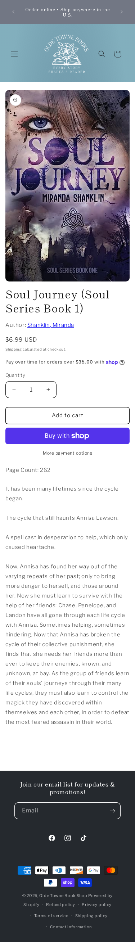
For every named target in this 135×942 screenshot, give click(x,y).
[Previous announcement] (13, 12)
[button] (14, 54)
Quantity (15, 375)
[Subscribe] (112, 810)
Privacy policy (97, 904)
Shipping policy (91, 915)
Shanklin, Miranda (50, 325)
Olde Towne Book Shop (63, 895)
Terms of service (51, 915)
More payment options (67, 453)
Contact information (71, 926)
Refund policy (60, 904)
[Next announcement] (122, 12)
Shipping (13, 349)
